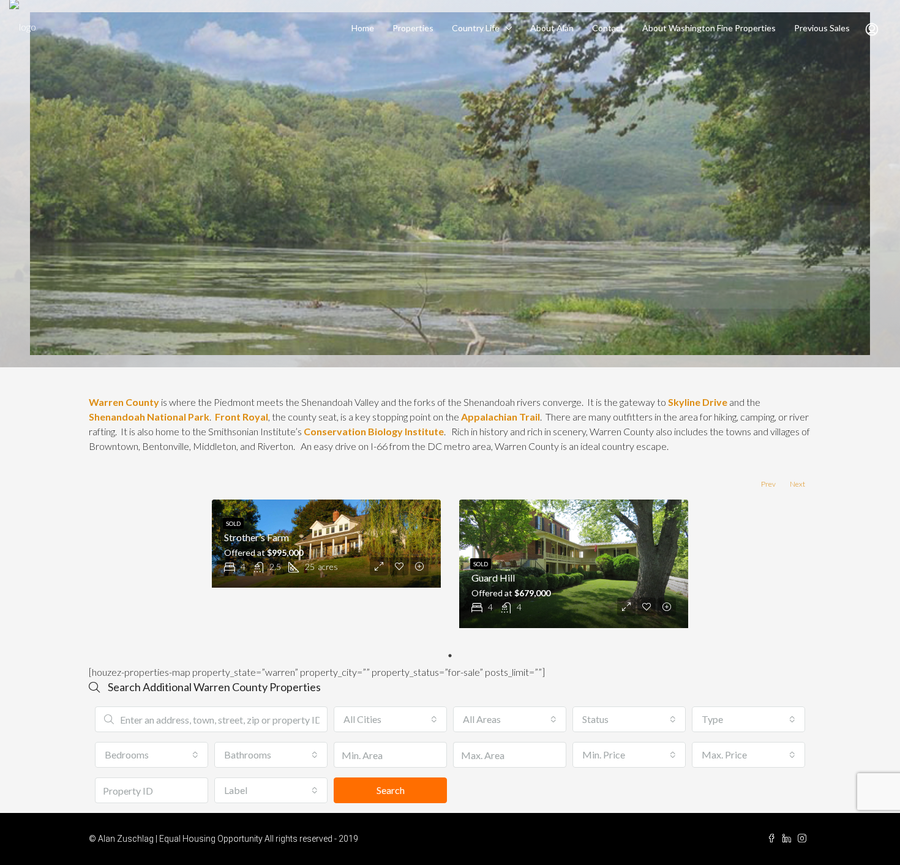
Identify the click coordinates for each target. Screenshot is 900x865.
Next (797, 484)
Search (391, 790)
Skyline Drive (697, 402)
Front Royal (241, 416)
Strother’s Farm (256, 537)
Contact (608, 28)
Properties (412, 28)
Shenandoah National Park (149, 416)
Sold (233, 523)
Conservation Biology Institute (374, 431)
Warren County (124, 402)
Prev (768, 484)
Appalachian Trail (500, 416)
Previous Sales (822, 28)
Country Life (476, 28)
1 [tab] (450, 656)
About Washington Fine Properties (709, 28)
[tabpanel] (326, 544)
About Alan (552, 28)
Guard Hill (493, 577)
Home (362, 28)
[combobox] (390, 719)
